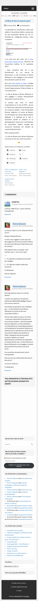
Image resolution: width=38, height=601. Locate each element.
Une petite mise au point (15, 530)
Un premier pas (12, 542)
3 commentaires (25, 25)
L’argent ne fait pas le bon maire (17, 546)
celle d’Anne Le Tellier (19, 83)
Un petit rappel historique (19, 587)
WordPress (18, 596)
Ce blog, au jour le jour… (19, 583)
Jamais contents (12, 551)
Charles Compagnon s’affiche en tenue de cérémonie (16, 485)
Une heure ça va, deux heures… (17, 553)
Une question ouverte (25, 508)
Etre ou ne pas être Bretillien (15, 573)
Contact (19, 590)
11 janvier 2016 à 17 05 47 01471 (22, 204)
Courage (26, 596)
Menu (6, 8)
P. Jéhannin (10, 515)
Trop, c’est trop (27, 490)
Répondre (8, 214)
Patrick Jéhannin (19, 224)
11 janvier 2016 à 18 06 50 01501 (22, 226)
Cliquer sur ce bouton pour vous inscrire (19, 465)
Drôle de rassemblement (15, 555)
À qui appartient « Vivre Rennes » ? (18, 544)
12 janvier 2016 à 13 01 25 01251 (22, 289)
